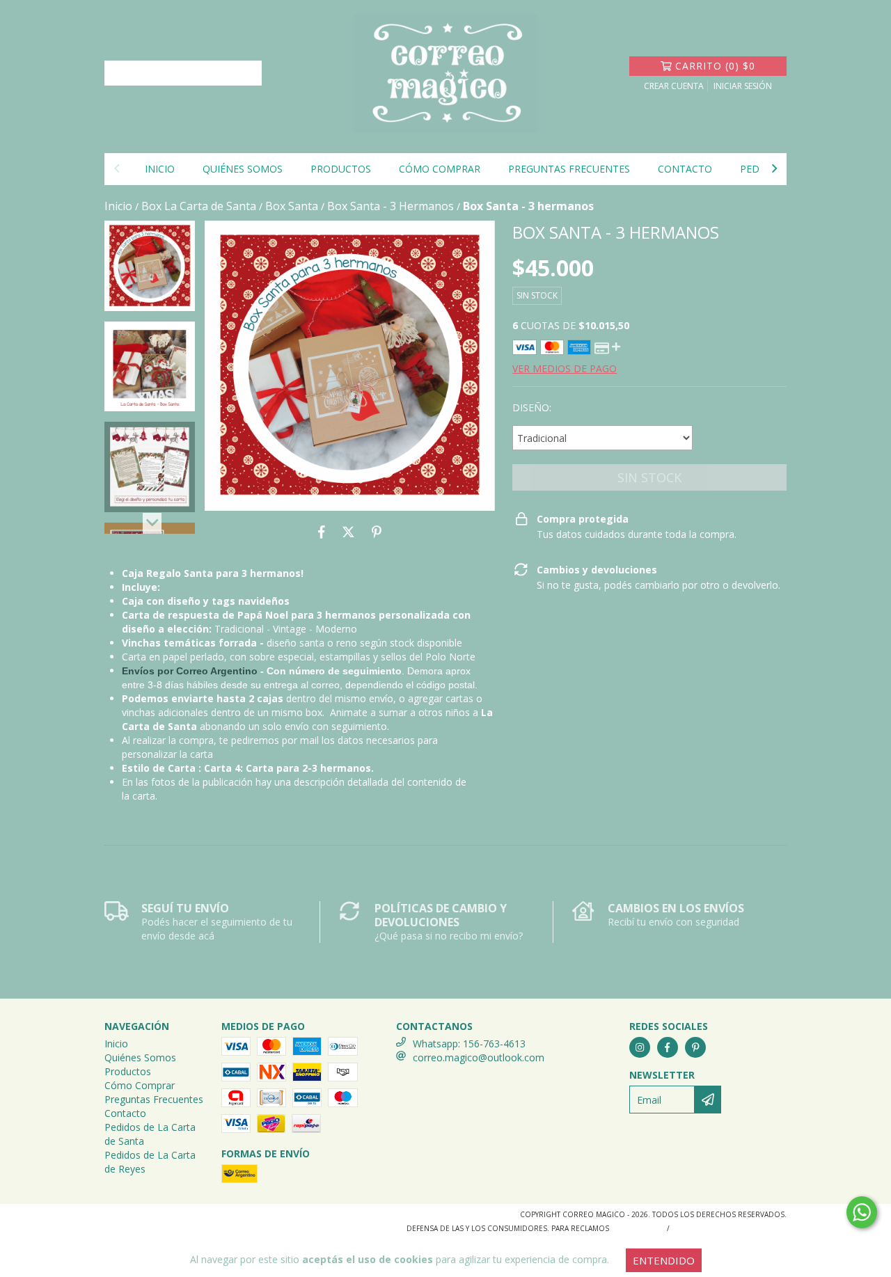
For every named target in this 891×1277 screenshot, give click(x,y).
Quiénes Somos (243, 168)
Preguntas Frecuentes (569, 168)
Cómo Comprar (439, 168)
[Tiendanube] (165, 1218)
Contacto (685, 168)
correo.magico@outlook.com (478, 1057)
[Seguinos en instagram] (639, 1047)
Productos (340, 168)
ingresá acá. (636, 1228)
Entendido (664, 1260)
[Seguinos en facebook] (667, 1047)
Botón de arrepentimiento (731, 1228)
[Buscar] (248, 73)
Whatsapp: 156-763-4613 (469, 1043)
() (715, 65)
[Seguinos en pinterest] (695, 1047)
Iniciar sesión (742, 86)
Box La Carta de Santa (198, 206)
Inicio (160, 168)
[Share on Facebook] (321, 532)
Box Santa (291, 206)
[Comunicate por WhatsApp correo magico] (861, 1212)
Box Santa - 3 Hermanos (390, 206)
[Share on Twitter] (348, 532)
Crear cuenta (674, 86)
